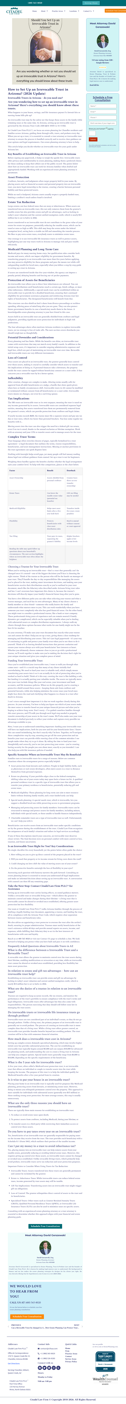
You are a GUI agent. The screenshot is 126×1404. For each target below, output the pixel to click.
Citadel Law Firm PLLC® (21, 130)
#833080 (52, 1262)
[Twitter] (44, 1368)
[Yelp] (58, 1368)
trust (30, 426)
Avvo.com (97, 1347)
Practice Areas (57, 11)
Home (34, 11)
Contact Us (87, 11)
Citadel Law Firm (39, 1399)
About (43, 11)
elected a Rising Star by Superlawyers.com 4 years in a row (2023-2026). (37, 1274)
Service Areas (70, 1359)
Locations (73, 11)
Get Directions (14, 1363)
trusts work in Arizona (41, 241)
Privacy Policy (71, 1361)
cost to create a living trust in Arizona (62, 1051)
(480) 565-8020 (35, 3)
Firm (67, 1351)
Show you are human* (97, 129)
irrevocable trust (27, 166)
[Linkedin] (49, 1368)
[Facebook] (40, 1368)
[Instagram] (54, 1368)
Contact (68, 1356)
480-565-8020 (24, 938)
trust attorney (58, 136)
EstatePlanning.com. (111, 1347)
